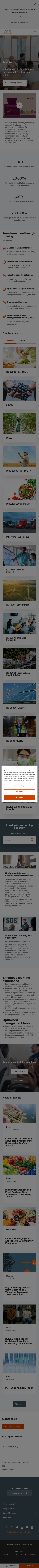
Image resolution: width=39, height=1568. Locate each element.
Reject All (19, 792)
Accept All (19, 797)
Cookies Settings (19, 786)
